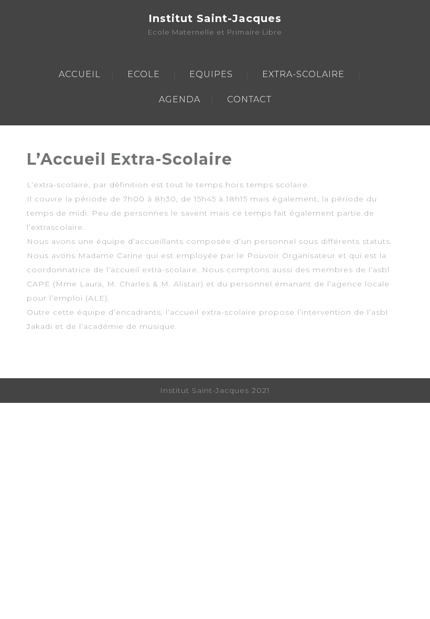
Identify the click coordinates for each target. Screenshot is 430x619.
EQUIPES (211, 74)
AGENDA (179, 99)
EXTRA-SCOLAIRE (303, 74)
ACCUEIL (80, 74)
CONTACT (249, 99)
